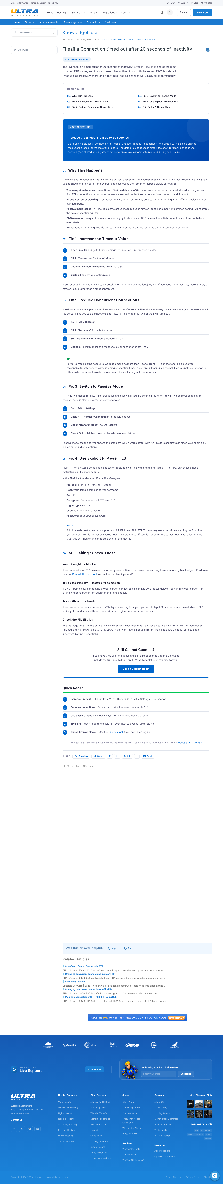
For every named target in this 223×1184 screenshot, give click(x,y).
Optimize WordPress (164, 1156)
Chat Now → (94, 1069)
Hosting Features (99, 1141)
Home (50, 12)
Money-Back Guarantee (166, 1118)
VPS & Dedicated (66, 1141)
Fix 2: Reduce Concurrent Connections (93, 107)
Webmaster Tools (131, 1149)
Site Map (208, 1177)
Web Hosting (64, 1102)
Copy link (83, 756)
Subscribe (186, 1073)
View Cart (202, 12)
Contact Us (93, 22)
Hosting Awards (162, 1113)
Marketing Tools (98, 1107)
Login (185, 12)
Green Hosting (97, 1147)
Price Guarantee (162, 1124)
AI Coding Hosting (67, 1124)
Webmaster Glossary (132, 1128)
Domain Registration (100, 1118)
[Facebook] (14, 1129)
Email (149, 756)
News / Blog (160, 1107)
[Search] (170, 12)
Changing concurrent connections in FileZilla (89, 989)
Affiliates (208, 3)
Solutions (77, 12)
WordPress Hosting (68, 1107)
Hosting (61, 12)
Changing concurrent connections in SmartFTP (90, 974)
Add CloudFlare (162, 1151)
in (117, 756)
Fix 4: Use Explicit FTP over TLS (160, 101)
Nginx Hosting (65, 1113)
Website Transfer (99, 1113)
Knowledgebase (72, 22)
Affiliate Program (162, 1135)
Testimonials (160, 1130)
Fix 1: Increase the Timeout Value (90, 101)
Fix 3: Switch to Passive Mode (159, 95)
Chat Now (110, 22)
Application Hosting (100, 1102)
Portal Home (68, 39)
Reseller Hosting (66, 1130)
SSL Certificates (98, 1124)
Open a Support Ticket (136, 668)
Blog (196, 3)
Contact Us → (18, 1119)
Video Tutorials (129, 1133)
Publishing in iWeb (75, 981)
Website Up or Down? (133, 1160)
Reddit (127, 756)
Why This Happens (82, 95)
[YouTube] (30, 1129)
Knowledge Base (131, 1107)
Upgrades (95, 1130)
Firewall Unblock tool (84, 574)
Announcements (48, 22)
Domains (94, 12)
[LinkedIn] (37, 1129)
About (124, 12)
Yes (114, 948)
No (129, 948)
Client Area (128, 1102)
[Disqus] (137, 809)
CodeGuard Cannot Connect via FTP (84, 966)
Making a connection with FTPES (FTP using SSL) (91, 997)
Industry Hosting (98, 1152)
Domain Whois (129, 1154)
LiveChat (171, 3)
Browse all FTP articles (189, 742)
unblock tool (116, 732)
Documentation (130, 1113)
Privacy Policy (192, 1177)
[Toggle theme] (162, 12)
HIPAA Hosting (65, 1135)
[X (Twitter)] (22, 1129)
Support (184, 3)
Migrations (109, 12)
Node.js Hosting (66, 1118)
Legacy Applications (100, 1158)
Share (100, 756)
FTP (97, 39)
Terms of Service (173, 1177)
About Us (159, 1102)
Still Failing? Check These (157, 107)
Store (29, 22)
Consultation (96, 1135)
